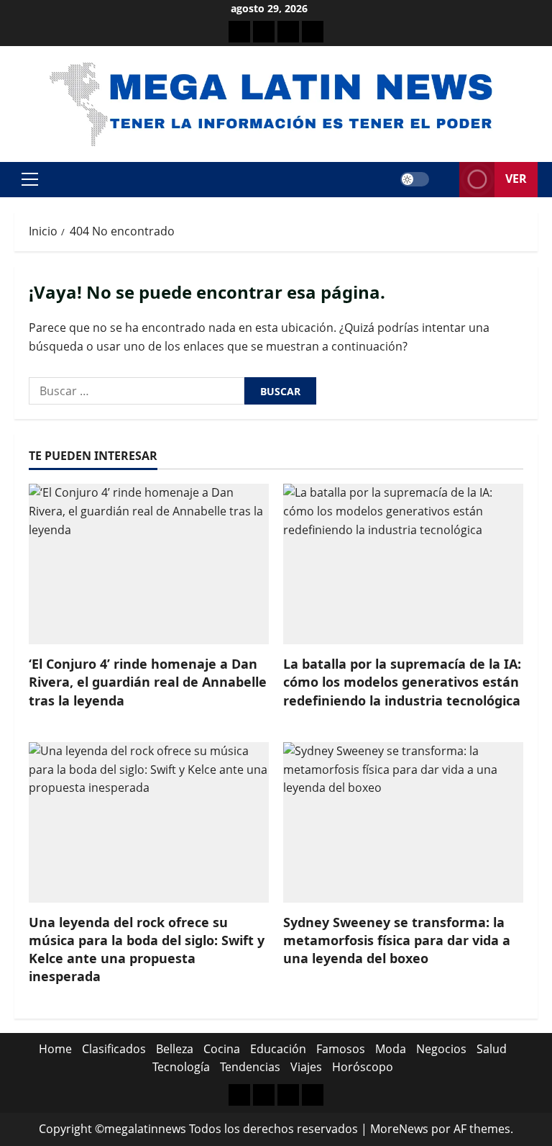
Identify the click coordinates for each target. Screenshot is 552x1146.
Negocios (441, 1049)
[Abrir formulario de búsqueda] (444, 180)
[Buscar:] (136, 391)
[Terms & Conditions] (239, 31)
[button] (29, 179)
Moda (390, 1049)
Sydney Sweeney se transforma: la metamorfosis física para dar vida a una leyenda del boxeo (396, 940)
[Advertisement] (288, 31)
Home (55, 1049)
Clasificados (114, 1049)
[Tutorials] (312, 31)
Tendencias (250, 1067)
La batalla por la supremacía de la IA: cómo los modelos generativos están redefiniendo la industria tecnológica (402, 681)
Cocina (221, 1049)
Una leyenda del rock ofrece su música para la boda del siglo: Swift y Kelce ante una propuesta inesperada (146, 949)
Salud (492, 1049)
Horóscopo (362, 1067)
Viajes (306, 1067)
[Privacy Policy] (264, 31)
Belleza (174, 1049)
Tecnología (181, 1067)
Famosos (340, 1049)
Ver (516, 178)
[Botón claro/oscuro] (414, 179)
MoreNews (399, 1129)
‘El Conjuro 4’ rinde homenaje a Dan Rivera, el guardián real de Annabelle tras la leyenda (148, 681)
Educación (278, 1049)
